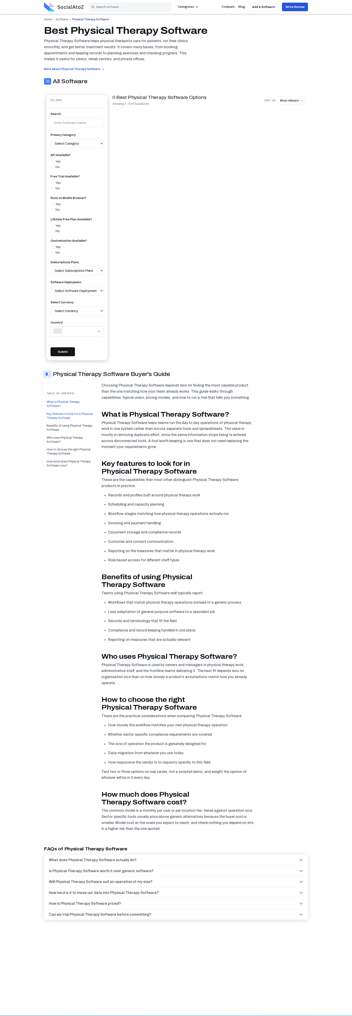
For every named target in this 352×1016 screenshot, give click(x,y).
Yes (58, 161)
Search (56, 114)
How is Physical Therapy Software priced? (85, 903)
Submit (63, 351)
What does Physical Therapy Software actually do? (92, 860)
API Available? (61, 155)
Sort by (270, 100)
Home (48, 19)
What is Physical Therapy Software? (63, 403)
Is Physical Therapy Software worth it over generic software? (101, 871)
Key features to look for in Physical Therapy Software (69, 416)
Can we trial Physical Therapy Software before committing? (100, 914)
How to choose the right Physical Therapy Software (68, 451)
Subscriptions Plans (65, 262)
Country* (57, 322)
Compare (228, 6)
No (57, 167)
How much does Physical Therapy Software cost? (69, 463)
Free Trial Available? (65, 176)
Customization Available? (69, 240)
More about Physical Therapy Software (72, 69)
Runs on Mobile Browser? (68, 198)
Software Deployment (66, 282)
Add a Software (263, 7)
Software (62, 19)
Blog (241, 6)
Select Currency (62, 302)
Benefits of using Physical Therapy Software (69, 427)
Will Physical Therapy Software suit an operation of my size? (100, 882)
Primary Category (63, 135)
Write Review (295, 7)
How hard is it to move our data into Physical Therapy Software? (104, 893)
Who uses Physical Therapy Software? (65, 439)
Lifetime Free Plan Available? (71, 219)
